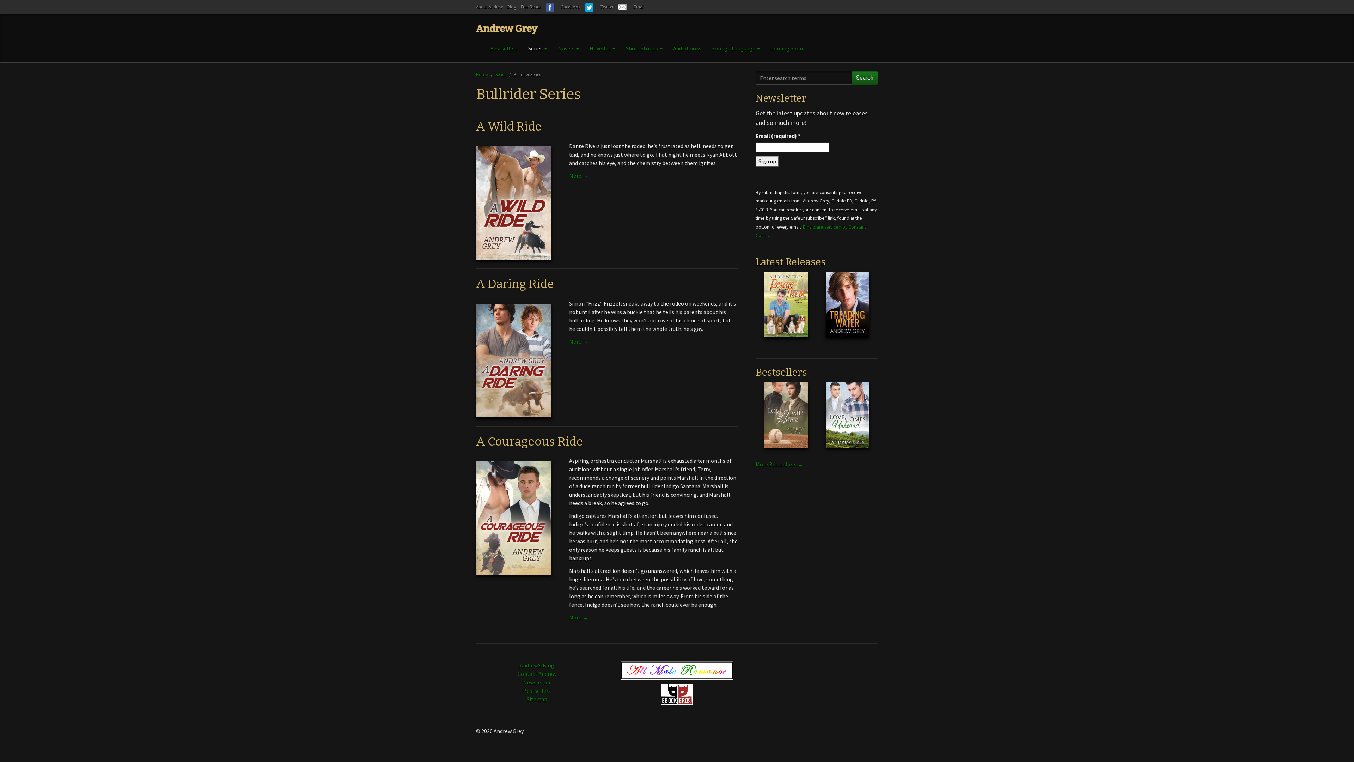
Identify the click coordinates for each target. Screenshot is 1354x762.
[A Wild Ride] (513, 202)
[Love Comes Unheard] (847, 420)
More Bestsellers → (779, 464)
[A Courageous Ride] (513, 517)
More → (578, 175)
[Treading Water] (847, 310)
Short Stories (642, 48)
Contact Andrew (537, 673)
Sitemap (537, 699)
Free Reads (531, 7)
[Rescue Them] (786, 310)
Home (482, 74)
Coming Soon (786, 48)
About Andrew (489, 7)
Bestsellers (504, 48)
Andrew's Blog (537, 665)
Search (864, 77)
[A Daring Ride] (513, 359)
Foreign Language (734, 48)
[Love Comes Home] (786, 420)
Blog (511, 7)
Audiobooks (687, 48)
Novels (566, 48)
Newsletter (537, 682)
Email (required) (778, 135)
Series (536, 48)
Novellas (601, 48)
